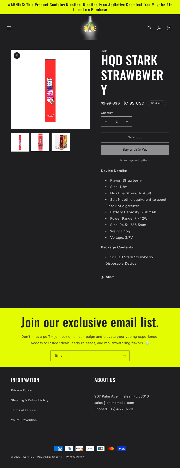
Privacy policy (75, 456)
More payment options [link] (135, 160)
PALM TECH (29, 456)
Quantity (107, 112)
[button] (9, 28)
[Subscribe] (124, 356)
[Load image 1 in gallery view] (20, 142)
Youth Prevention (24, 420)
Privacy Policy (21, 390)
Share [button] (110, 277)
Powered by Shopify (49, 456)
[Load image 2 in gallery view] (40, 142)
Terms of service (23, 410)
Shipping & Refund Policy (30, 400)
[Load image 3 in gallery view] (61, 142)
